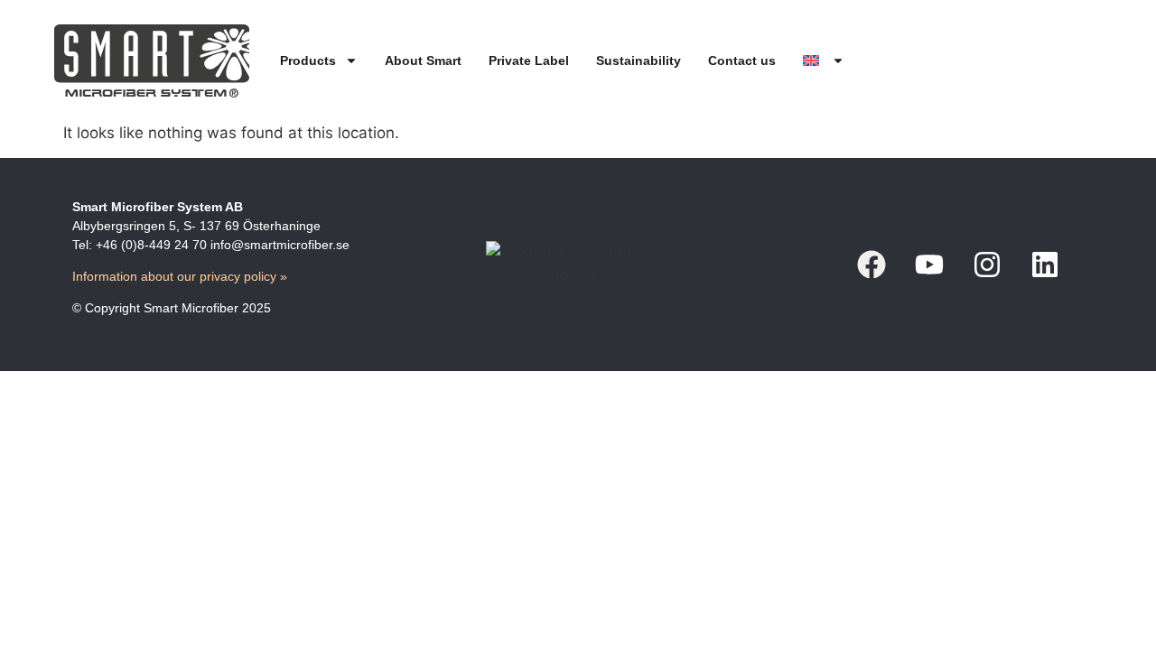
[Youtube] (929, 264)
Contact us (742, 60)
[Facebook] (871, 264)
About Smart (423, 60)
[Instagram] (987, 264)
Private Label (529, 60)
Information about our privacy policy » (179, 276)
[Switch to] (823, 61)
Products (308, 60)
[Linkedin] (1045, 264)
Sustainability (638, 60)
